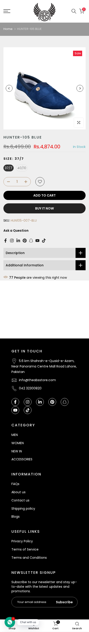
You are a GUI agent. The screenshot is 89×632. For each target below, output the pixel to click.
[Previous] (9, 88)
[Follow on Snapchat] (31, 240)
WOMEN (17, 443)
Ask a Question (16, 230)
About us (18, 492)
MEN (14, 435)
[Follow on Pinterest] (25, 240)
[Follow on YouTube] (37, 240)
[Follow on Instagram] (12, 240)
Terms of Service (25, 549)
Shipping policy (23, 508)
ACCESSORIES (21, 459)
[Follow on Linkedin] (18, 240)
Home (8, 29)
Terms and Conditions (29, 557)
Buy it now (44, 208)
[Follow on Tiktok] (44, 240)
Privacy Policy (22, 541)
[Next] (79, 88)
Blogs (15, 516)
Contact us (20, 500)
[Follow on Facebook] (5, 240)
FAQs (15, 484)
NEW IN (16, 451)
